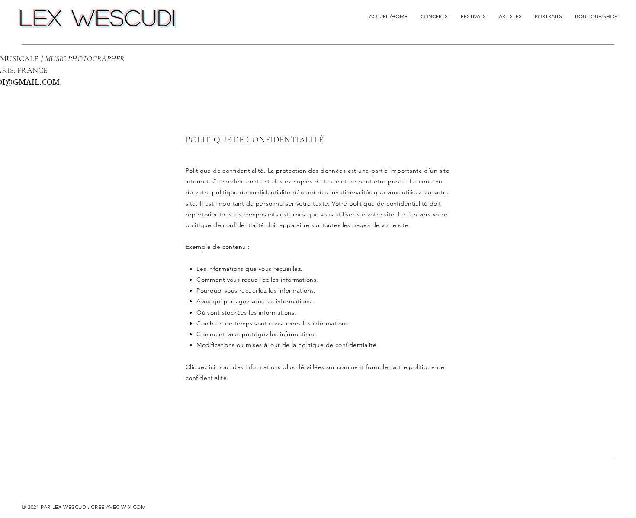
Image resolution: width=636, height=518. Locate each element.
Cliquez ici (200, 367)
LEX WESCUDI (98, 17)
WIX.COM (133, 507)
